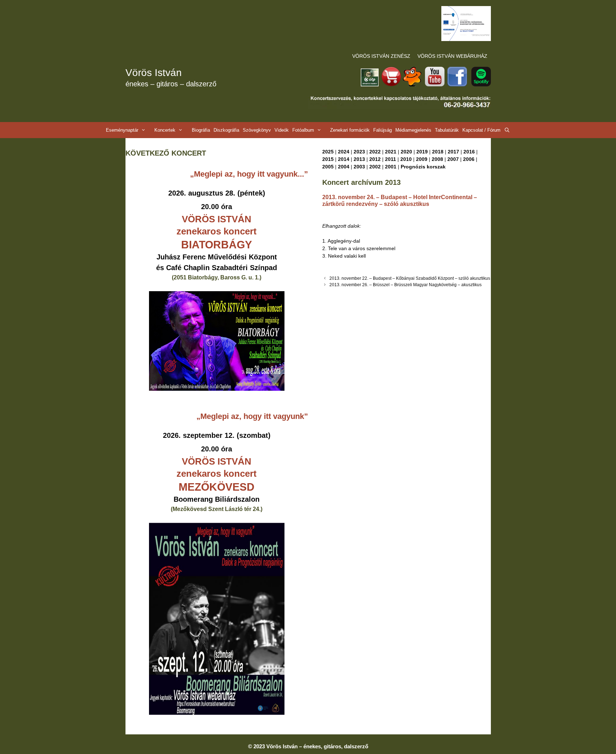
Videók (281, 130)
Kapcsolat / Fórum (481, 130)
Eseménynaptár (122, 130)
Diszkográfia (226, 130)
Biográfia (201, 130)
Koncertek (164, 130)
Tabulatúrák (447, 130)
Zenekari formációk (350, 130)
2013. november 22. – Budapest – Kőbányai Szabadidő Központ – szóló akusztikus (409, 278)
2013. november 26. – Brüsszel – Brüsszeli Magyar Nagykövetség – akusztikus (405, 284)
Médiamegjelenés (413, 130)
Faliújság (382, 130)
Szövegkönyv (257, 130)
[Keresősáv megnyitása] (507, 130)
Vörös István (153, 72)
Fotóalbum (303, 130)
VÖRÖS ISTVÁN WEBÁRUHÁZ (452, 56)
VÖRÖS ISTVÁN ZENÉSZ (381, 56)
